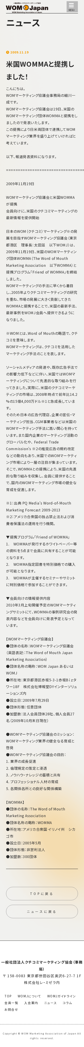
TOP (8, 996)
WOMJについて (29, 996)
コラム (67, 1002)
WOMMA (53, 115)
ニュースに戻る (42, 911)
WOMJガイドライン (61, 996)
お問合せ (11, 1009)
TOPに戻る (42, 893)
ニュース (50, 1002)
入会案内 (31, 1002)
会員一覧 (11, 1002)
